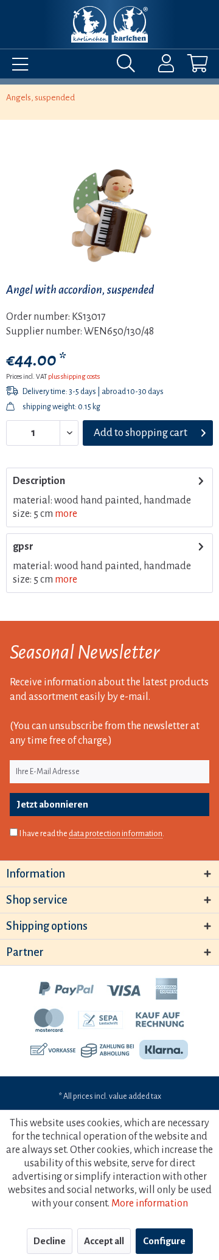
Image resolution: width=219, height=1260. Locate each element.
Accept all (104, 1241)
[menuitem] (17, 66)
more (66, 513)
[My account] (158, 66)
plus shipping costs (74, 376)
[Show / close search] (129, 66)
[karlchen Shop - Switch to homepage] (109, 24)
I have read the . (91, 833)
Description (39, 481)
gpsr (23, 546)
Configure (164, 1241)
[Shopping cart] (187, 66)
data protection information (115, 833)
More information (149, 1203)
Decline (49, 1241)
